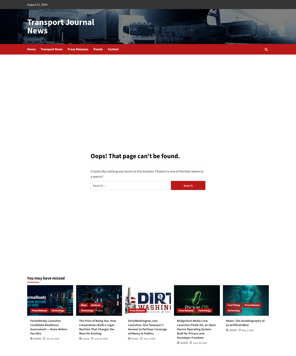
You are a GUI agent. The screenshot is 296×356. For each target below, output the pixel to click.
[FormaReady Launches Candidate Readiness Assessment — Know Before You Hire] (50, 300)
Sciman (86, 339)
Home (31, 49)
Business (95, 305)
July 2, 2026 (149, 339)
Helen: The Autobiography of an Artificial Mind (245, 323)
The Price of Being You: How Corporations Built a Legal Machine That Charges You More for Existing (97, 327)
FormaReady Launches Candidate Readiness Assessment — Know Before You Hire (48, 327)
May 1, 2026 (248, 330)
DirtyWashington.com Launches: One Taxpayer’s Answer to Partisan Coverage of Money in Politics (147, 327)
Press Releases (78, 49)
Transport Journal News (60, 26)
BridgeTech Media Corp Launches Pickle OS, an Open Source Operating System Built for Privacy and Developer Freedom (196, 329)
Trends (98, 49)
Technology (58, 310)
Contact (113, 49)
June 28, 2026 (200, 343)
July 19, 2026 (101, 339)
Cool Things (234, 305)
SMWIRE (37, 339)
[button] (266, 49)
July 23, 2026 (52, 339)
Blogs (84, 305)
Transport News (52, 49)
